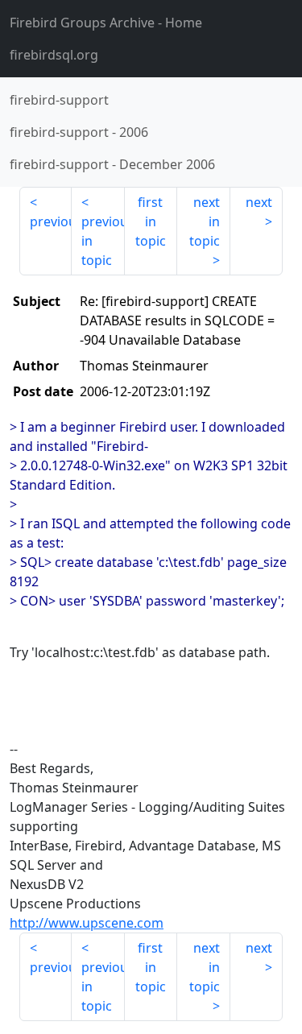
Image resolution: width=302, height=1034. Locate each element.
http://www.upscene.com (86, 923)
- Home (106, 22)
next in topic (204, 221)
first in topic (150, 221)
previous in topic (102, 241)
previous (51, 221)
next (259, 202)
